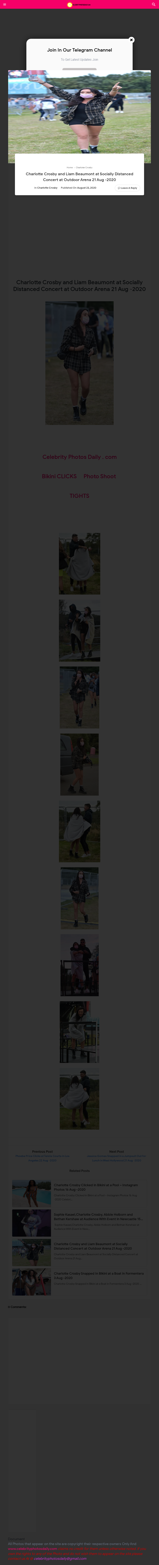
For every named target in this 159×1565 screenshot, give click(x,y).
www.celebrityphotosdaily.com (32, 1549)
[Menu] (4, 4)
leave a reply (129, 188)
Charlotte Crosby (47, 187)
